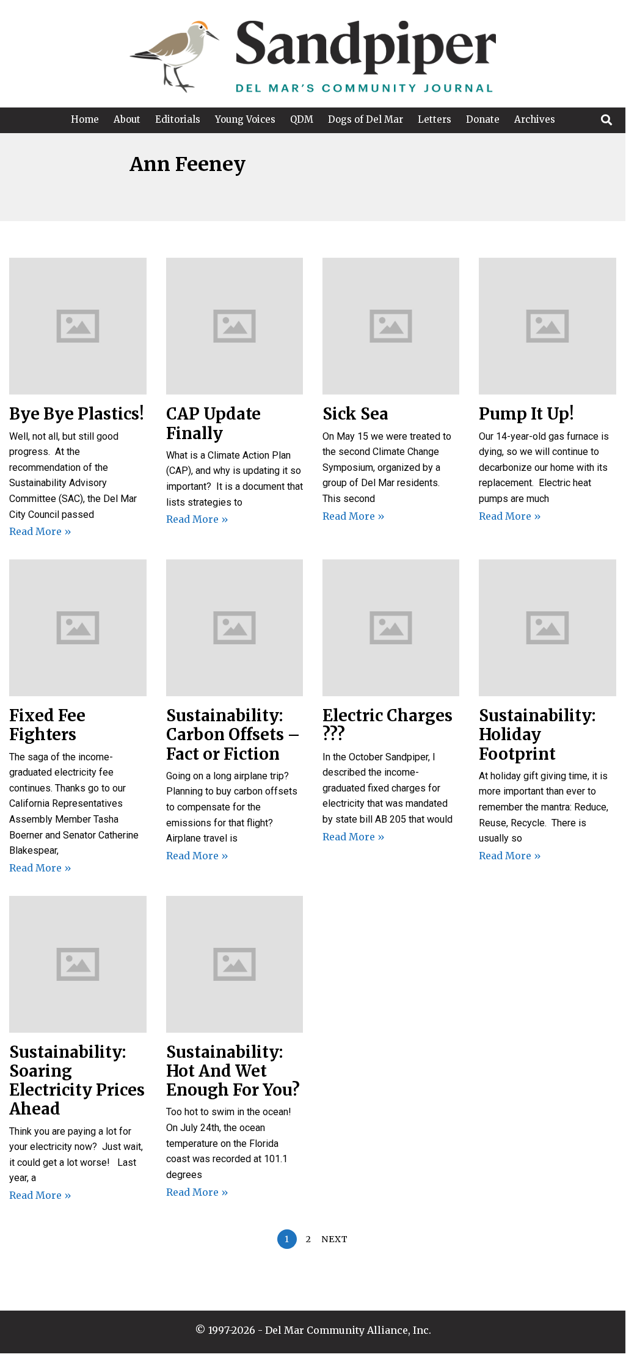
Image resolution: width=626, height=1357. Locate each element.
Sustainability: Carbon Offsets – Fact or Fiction (233, 734)
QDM (301, 119)
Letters (434, 119)
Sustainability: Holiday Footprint (537, 734)
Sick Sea (355, 414)
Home (85, 119)
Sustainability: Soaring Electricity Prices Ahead (77, 1080)
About (127, 119)
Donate (483, 119)
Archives (534, 119)
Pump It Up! (526, 414)
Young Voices (245, 119)
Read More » (40, 531)
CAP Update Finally (213, 423)
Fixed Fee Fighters (47, 724)
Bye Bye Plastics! (76, 414)
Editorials (177, 119)
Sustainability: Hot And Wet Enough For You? (233, 1071)
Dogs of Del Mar (365, 119)
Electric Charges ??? (387, 724)
